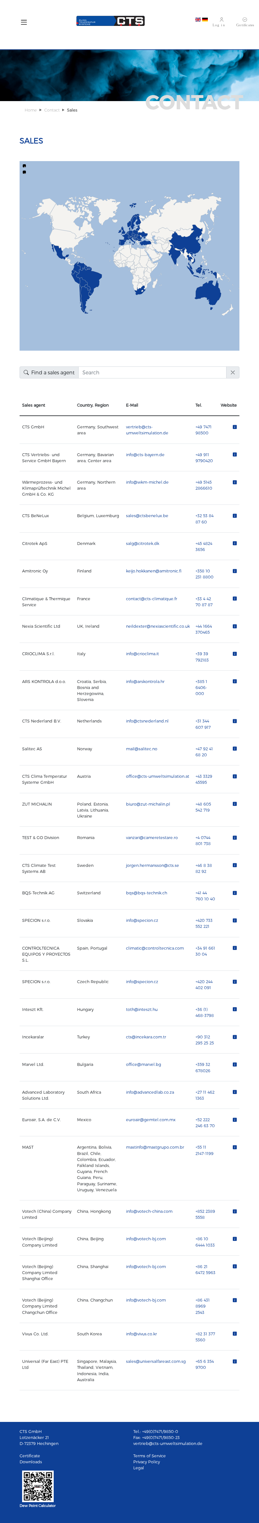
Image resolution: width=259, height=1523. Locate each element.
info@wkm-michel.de (147, 482)
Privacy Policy (146, 1461)
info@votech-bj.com (146, 1238)
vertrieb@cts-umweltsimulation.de (167, 1443)
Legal (138, 1467)
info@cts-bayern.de (145, 454)
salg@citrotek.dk (142, 543)
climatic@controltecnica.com (155, 948)
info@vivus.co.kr (141, 1333)
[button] (24, 23)
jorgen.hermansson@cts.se (152, 865)
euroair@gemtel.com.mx (151, 1119)
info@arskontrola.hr (145, 681)
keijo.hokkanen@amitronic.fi (154, 570)
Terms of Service (149, 1455)
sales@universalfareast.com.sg (156, 1361)
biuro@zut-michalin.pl (148, 803)
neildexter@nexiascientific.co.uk (158, 626)
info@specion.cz (142, 920)
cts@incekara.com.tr (146, 1036)
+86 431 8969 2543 (203, 1305)
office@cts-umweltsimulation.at (157, 776)
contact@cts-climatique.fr (151, 598)
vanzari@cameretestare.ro (152, 837)
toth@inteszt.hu (142, 1009)
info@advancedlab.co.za (150, 1092)
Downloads (31, 1461)
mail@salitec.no (141, 748)
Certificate (30, 1455)
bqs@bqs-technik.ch (146, 892)
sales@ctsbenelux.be (147, 515)
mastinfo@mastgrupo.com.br (155, 1147)
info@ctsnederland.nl (147, 720)
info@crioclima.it (142, 653)
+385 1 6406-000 (201, 687)
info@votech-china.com (149, 1211)
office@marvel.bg (143, 1064)
